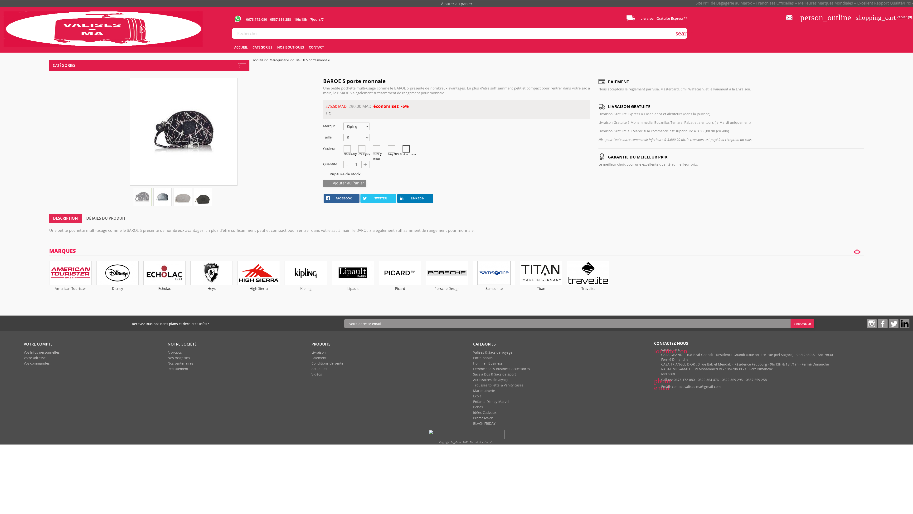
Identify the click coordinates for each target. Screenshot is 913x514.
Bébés (478, 407)
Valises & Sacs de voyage (492, 352)
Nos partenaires (180, 363)
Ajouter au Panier (348, 183)
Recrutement (178, 368)
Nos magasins (179, 358)
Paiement (318, 358)
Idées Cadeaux (484, 412)
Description (65, 218)
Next (859, 273)
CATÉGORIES (262, 47)
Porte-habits (483, 358)
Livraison (318, 352)
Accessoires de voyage (491, 379)
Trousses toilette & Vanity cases (498, 385)
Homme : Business (488, 363)
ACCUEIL (241, 47)
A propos (175, 352)
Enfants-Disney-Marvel (491, 401)
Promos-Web (483, 418)
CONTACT (316, 47)
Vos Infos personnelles (42, 352)
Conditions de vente (327, 363)
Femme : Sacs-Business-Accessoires (501, 368)
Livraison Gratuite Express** (663, 18)
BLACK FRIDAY (484, 423)
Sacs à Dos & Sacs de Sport (494, 374)
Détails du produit (106, 218)
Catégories (64, 65)
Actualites (319, 368)
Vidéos (316, 374)
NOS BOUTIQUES (290, 47)
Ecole (477, 396)
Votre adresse (35, 358)
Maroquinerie (484, 390)
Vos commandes (37, 363)
